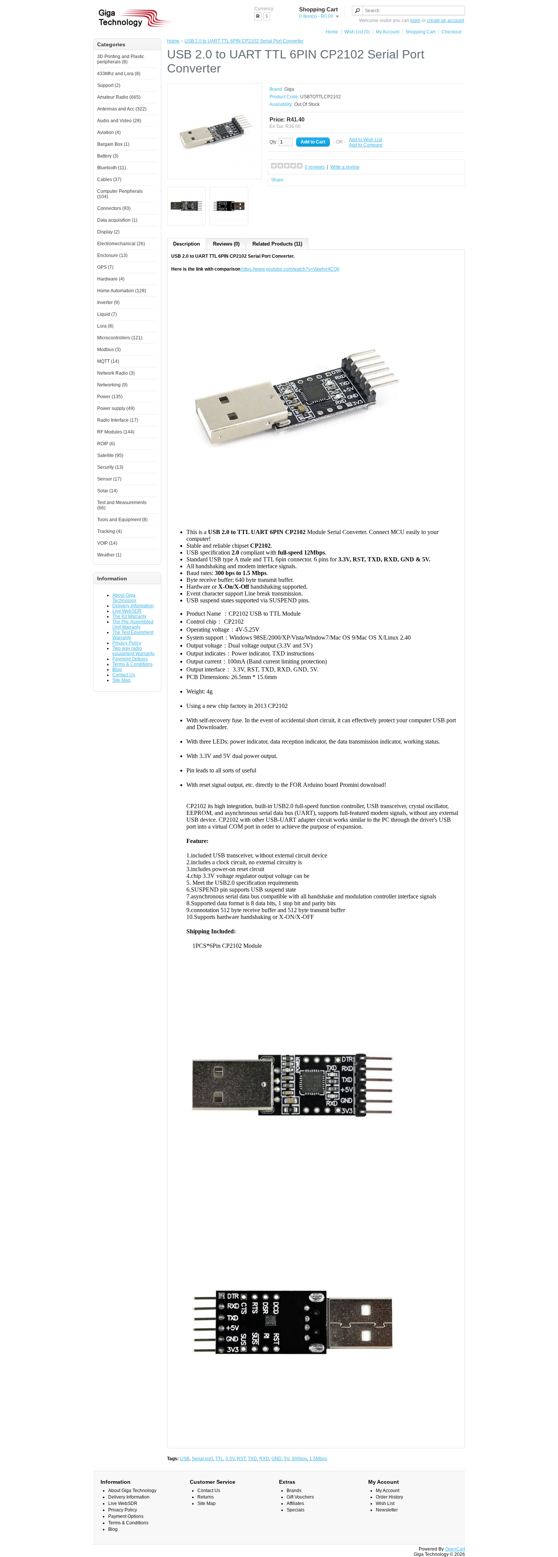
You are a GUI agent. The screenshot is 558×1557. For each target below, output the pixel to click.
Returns (205, 1497)
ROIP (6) (106, 443)
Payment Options (130, 659)
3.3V (230, 1458)
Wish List (385, 1503)
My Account (387, 32)
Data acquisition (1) (117, 220)
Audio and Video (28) (119, 120)
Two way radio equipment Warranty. (133, 651)
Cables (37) (109, 179)
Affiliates (295, 1503)
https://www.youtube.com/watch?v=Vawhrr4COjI (290, 269)
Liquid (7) (107, 314)
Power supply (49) (116, 408)
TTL (219, 1458)
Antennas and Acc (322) (122, 109)
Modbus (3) (109, 349)
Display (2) (108, 232)
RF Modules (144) (115, 432)
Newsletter (387, 1510)
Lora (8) (105, 326)
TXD (252, 1458)
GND (276, 1458)
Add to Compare (366, 145)
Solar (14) (107, 490)
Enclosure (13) (112, 255)
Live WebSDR (127, 611)
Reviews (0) (226, 244)
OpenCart (455, 1549)
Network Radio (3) (116, 373)
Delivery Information (133, 605)
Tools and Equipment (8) (122, 519)
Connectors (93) (114, 208)
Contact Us (123, 675)
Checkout (451, 32)
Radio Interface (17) (117, 420)
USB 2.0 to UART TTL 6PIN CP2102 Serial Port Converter (243, 41)
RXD (264, 1458)
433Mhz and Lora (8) (118, 73)
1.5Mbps (318, 1458)
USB (184, 1458)
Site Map (121, 680)
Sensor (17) (109, 479)
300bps (299, 1458)
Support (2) (108, 85)
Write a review (344, 167)
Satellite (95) (110, 455)
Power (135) (110, 396)
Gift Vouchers (300, 1497)
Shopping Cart (420, 32)
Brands (294, 1490)
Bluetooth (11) (111, 167)
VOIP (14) (107, 543)
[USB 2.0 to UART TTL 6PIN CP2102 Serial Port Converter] (214, 172)
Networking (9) (112, 385)
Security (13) (110, 467)
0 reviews (315, 167)
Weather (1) (109, 555)
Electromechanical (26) (121, 243)
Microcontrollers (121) (119, 337)
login (415, 20)
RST (241, 1458)
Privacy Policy (126, 643)
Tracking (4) (109, 531)
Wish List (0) (357, 32)
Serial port (202, 1458)
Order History (389, 1497)
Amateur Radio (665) (118, 97)
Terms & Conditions (132, 664)
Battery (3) (107, 156)
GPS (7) (105, 267)
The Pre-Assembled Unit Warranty (132, 624)
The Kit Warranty (129, 616)
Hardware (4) (111, 279)
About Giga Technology (124, 598)
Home (332, 32)
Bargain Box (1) (113, 144)
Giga (289, 89)
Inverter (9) (108, 302)
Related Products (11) (277, 244)
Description (186, 244)
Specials (295, 1510)
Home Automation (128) (121, 290)
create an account (445, 20)
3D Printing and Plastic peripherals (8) (120, 59)
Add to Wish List (365, 139)
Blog (117, 669)
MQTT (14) (108, 361)
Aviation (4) (109, 132)
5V (286, 1458)
